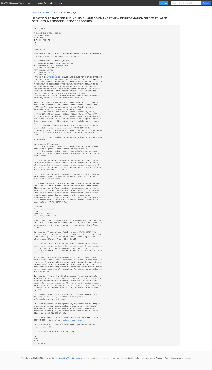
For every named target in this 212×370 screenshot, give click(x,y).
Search (206, 3)
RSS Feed (164, 3)
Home (29, 3)
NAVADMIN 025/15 (40, 49)
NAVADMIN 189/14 (53, 77)
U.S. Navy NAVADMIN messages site (70, 358)
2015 (56, 13)
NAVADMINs (45, 13)
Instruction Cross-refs (44, 3)
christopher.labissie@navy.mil (73, 320)
